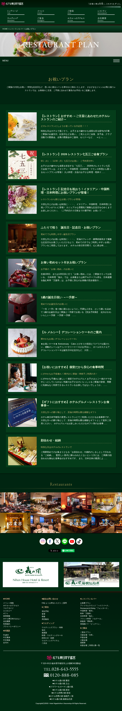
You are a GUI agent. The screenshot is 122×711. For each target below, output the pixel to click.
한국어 (5, 643)
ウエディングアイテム (50, 641)
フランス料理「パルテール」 (91, 619)
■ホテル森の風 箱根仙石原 (61, 699)
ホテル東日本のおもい (12, 619)
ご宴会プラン (85, 632)
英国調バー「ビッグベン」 (90, 624)
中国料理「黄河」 (87, 611)
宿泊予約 (45, 611)
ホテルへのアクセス (11, 605)
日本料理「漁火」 (87, 616)
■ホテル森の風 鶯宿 (61, 680)
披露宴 (44, 633)
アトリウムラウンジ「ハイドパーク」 (95, 605)
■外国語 (6, 631)
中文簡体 (6, 640)
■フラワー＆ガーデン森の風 (61, 687)
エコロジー (7, 611)
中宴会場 (83, 637)
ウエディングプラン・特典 (52, 627)
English (6, 635)
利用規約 (6, 624)
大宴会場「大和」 (87, 635)
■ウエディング (48, 623)
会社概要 (6, 621)
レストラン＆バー (17, 29)
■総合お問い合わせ (50, 599)
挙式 (43, 630)
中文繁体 (6, 637)
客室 (43, 614)
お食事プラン (85, 603)
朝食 (43, 616)
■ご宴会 (83, 628)
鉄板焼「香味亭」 (87, 621)
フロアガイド (8, 608)
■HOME (6, 599)
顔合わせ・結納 (48, 638)
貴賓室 (82, 643)
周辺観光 (45, 619)
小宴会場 (83, 640)
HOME (5, 29)
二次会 (44, 643)
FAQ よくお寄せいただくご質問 (54, 603)
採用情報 (6, 616)
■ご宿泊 (45, 607)
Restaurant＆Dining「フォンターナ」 (94, 608)
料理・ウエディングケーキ (52, 635)
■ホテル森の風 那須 (61, 690)
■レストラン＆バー (88, 599)
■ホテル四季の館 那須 (61, 693)
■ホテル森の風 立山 (61, 683)
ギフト (5, 613)
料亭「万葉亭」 (86, 613)
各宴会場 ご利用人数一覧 (90, 645)
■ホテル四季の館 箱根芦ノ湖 (61, 696)
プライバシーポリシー (12, 626)
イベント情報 (8, 603)
